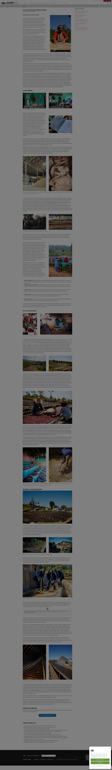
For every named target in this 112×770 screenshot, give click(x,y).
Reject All (100, 762)
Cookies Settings (100, 765)
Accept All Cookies (100, 759)
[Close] (109, 748)
